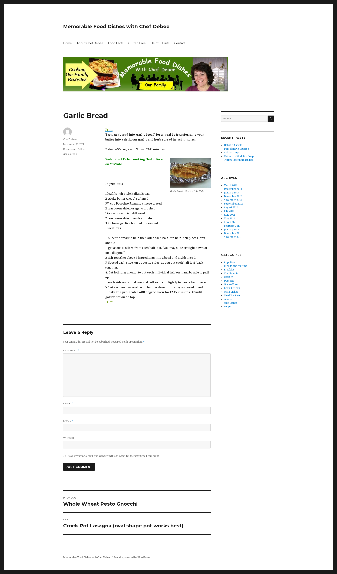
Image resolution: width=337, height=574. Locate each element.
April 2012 (229, 222)
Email (68, 420)
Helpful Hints (160, 43)
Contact (180, 43)
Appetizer (229, 262)
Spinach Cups (232, 152)
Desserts (229, 280)
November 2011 (232, 236)
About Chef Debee (90, 43)
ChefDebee (70, 139)
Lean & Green (232, 288)
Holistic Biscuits (233, 145)
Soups (227, 306)
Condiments (231, 273)
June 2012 (229, 214)
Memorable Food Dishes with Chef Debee (116, 26)
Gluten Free (137, 43)
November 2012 (233, 200)
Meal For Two (232, 295)
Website (69, 437)
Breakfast (229, 269)
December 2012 (233, 196)
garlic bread (70, 153)
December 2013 (233, 188)
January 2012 (231, 229)
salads (228, 299)
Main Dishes (231, 291)
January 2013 (231, 192)
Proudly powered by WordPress (132, 557)
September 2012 (233, 203)
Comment (71, 350)
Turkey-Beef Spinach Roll (238, 159)
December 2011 (233, 233)
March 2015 (230, 185)
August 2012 (231, 207)
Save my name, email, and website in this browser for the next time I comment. (113, 456)
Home (67, 43)
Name (68, 403)
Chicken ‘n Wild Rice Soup (239, 156)
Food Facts (115, 43)
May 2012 (229, 218)
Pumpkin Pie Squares (236, 148)
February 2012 (232, 225)
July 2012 (229, 211)
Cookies (228, 277)
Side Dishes (230, 302)
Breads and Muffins (74, 149)
